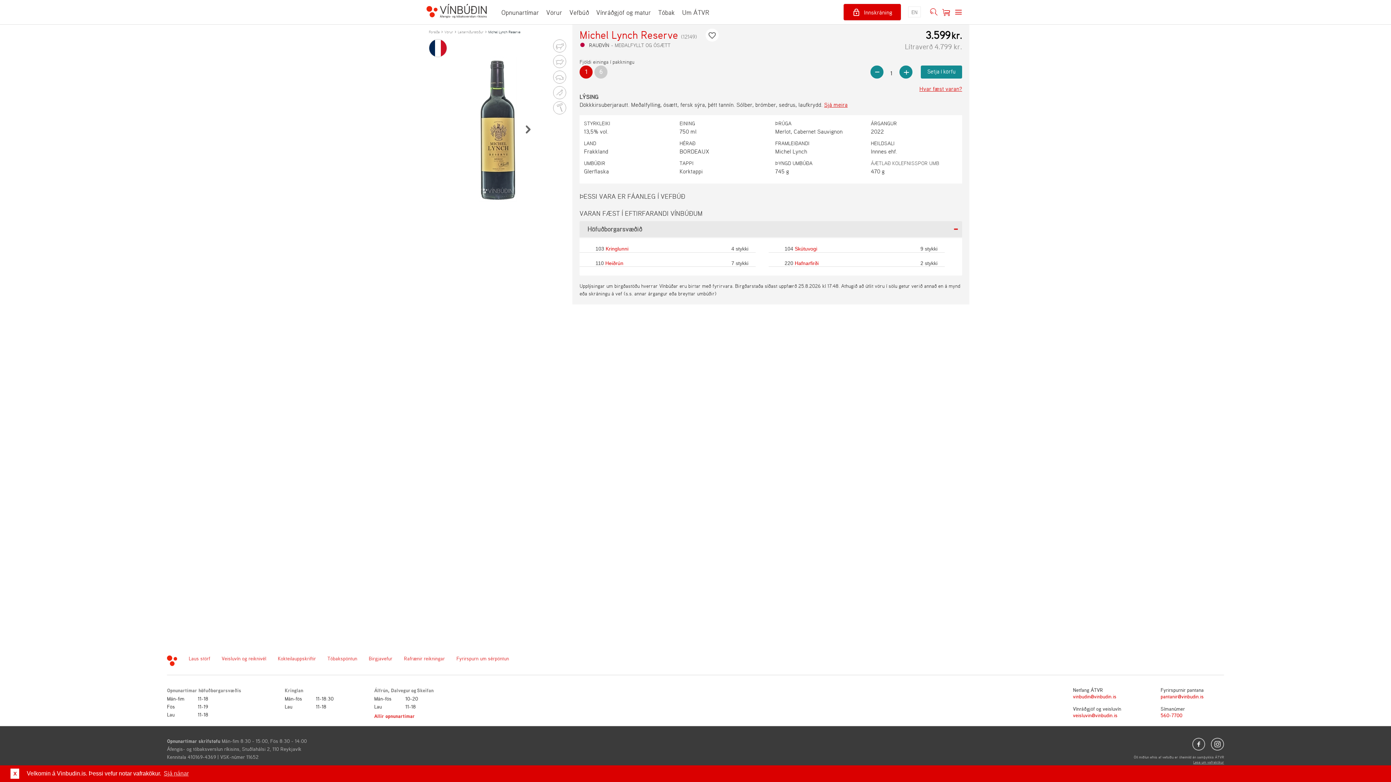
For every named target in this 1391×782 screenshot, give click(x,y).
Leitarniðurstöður (471, 32)
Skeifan (425, 690)
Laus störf (199, 658)
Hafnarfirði (807, 263)
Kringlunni (617, 249)
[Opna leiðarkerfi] (958, 12)
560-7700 (1171, 715)
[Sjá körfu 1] (946, 12)
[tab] (771, 229)
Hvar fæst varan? (940, 88)
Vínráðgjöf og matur (623, 12)
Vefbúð (579, 12)
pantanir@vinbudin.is (1182, 696)
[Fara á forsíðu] (456, 12)
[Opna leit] (934, 12)
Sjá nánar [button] (176, 773)
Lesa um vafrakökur (1208, 762)
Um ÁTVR (695, 12)
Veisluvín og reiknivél (244, 658)
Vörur (554, 12)
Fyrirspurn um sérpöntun (482, 658)
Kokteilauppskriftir (297, 658)
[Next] (528, 129)
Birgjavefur (380, 658)
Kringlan (294, 690)
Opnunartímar (520, 12)
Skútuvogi (806, 249)
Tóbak (666, 12)
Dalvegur (400, 690)
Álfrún (381, 690)
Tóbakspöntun (342, 658)
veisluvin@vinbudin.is (1095, 715)
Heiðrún (614, 263)
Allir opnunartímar (394, 716)
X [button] (15, 774)
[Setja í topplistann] (712, 35)
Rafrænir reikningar (424, 658)
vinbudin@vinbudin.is (1094, 696)
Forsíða (434, 32)
